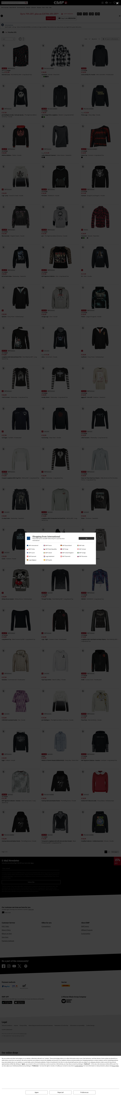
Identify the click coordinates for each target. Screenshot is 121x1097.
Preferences (84, 1092)
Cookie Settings (79, 1066)
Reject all (61, 1092)
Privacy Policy (115, 1066)
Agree (37, 1092)
